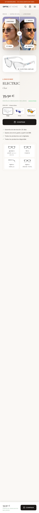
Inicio (5, 14)
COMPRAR (21, 122)
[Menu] (34, 6)
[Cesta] (30, 6)
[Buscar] (25, 6)
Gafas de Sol (15, 14)
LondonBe (27, 14)
